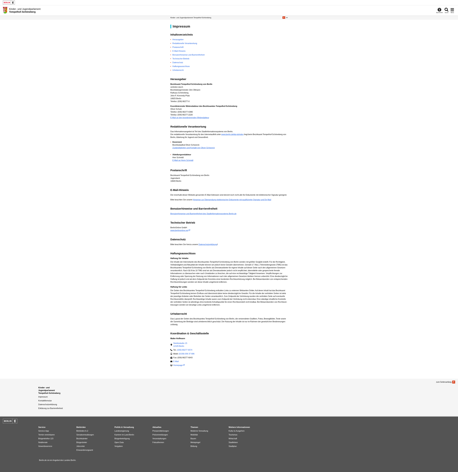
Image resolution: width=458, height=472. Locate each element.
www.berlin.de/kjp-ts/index (232, 134)
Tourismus (233, 435)
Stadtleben (233, 442)
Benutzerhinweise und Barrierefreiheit (188, 55)
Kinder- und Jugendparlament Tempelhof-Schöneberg (190, 18)
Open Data (119, 442)
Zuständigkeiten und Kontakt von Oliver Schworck (193, 148)
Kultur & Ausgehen (237, 431)
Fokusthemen (158, 442)
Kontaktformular (45, 401)
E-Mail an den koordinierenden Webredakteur (189, 118)
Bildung (194, 446)
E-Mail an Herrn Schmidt (182, 160)
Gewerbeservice (45, 446)
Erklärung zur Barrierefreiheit (50, 408)
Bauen (193, 439)
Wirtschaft (233, 439)
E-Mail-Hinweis (178, 51)
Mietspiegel (195, 442)
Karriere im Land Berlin (124, 435)
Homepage (178, 365)
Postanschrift (177, 47)
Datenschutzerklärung (208, 244)
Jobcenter (80, 446)
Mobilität (194, 435)
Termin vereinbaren (46, 435)
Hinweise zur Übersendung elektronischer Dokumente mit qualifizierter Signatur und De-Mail (232, 200)
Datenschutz (177, 62)
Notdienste (43, 442)
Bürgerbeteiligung (122, 439)
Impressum (43, 397)
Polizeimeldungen (160, 435)
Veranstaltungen (159, 439)
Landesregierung (121, 431)
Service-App (43, 431)
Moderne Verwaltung (199, 431)
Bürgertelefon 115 (45, 439)
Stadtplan (233, 446)
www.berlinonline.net (179, 230)
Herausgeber (178, 40)
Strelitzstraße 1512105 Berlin (180, 344)
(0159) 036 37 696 (186, 354)
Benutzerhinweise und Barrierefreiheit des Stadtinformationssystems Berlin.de (203, 214)
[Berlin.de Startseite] (9, 3)
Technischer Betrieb (180, 59)
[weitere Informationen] (5, 10)
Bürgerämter (81, 442)
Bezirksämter (82, 439)
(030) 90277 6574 (184, 350)
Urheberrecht (178, 70)
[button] (285, 17)
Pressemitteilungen (160, 431)
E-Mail (176, 361)
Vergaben (118, 446)
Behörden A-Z (82, 431)
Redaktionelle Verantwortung (184, 43)
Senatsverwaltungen (85, 435)
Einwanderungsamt (84, 450)
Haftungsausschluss (181, 66)
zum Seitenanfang (444, 382)
